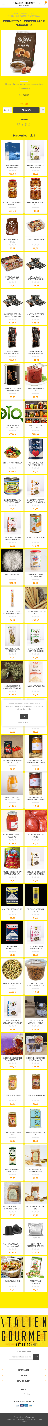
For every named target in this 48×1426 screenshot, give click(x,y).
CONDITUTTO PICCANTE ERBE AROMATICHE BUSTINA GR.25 (12, 539)
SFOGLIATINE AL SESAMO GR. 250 (35, 1171)
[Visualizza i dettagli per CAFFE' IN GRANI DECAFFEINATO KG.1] (12, 337)
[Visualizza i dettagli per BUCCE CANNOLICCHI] (36, 226)
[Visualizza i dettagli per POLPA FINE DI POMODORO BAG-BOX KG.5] (36, 1230)
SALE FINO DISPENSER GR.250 (35, 910)
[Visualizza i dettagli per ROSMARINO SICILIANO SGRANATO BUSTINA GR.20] (36, 858)
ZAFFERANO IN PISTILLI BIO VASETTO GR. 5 (12, 1059)
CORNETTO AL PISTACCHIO (35, 1282)
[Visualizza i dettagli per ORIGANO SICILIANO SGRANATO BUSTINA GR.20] (36, 635)
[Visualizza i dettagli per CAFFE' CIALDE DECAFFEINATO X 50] (36, 263)
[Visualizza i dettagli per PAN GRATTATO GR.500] (36, 672)
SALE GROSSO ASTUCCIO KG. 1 (12, 947)
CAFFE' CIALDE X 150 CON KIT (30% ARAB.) (12, 315)
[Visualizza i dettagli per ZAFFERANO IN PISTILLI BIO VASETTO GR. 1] (36, 1007)
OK (24, 717)
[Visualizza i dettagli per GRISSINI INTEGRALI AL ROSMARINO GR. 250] (12, 1193)
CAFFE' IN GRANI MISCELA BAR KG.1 (35, 352)
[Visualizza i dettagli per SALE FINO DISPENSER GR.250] (36, 895)
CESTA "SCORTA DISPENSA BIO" (12, 427)
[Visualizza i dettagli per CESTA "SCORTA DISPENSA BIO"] (12, 412)
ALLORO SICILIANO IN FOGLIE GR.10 (35, 166)
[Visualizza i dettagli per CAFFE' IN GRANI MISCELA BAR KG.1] (36, 337)
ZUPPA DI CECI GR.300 (12, 1095)
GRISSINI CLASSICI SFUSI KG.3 (36, 613)
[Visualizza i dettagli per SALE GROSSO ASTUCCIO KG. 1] (12, 932)
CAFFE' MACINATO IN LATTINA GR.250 (12, 390)
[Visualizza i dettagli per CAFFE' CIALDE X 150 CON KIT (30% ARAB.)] (12, 300)
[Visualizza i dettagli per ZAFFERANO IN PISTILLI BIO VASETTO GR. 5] (12, 1044)
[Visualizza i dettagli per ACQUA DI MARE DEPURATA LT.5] (12, 151)
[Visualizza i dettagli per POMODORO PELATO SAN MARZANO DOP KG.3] (12, 858)
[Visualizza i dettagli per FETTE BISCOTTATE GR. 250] (36, 1193)
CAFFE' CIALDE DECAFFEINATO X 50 (36, 278)
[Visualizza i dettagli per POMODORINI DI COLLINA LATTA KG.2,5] (12, 746)
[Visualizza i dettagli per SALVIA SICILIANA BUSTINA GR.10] (36, 932)
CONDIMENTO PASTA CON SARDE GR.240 (12, 501)
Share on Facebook (22, 124)
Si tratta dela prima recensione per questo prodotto (24, 84)
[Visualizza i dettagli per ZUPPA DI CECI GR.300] (12, 1081)
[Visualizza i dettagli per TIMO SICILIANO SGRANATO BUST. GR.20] (12, 1007)
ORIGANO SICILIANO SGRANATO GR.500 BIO (12, 687)
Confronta (25, 88)
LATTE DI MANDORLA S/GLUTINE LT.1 (12, 1171)
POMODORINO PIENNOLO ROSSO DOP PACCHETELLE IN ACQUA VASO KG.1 (12, 838)
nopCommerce (28, 1417)
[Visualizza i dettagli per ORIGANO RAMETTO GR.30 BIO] (12, 635)
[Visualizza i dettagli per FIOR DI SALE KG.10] (12, 560)
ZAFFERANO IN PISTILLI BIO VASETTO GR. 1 (35, 1022)
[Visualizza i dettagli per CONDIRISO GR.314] (12, 1267)
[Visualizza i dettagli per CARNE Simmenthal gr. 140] (36, 374)
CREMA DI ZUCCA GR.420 (35, 537)
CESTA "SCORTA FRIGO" (12, 463)
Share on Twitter (18, 124)
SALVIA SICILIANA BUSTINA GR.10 (35, 947)
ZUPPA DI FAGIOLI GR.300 (36, 1095)
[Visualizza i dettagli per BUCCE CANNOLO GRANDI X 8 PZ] (12, 263)
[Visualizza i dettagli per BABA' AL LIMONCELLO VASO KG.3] (12, 188)
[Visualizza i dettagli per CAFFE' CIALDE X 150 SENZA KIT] (36, 300)
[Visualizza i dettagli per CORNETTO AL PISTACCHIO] (36, 1267)
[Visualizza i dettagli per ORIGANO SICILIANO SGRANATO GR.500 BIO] (12, 672)
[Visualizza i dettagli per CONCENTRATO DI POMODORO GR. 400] (36, 449)
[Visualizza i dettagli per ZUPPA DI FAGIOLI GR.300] (36, 1081)
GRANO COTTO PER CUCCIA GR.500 (35, 575)
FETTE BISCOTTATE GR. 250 (35, 1208)
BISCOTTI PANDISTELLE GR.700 (12, 241)
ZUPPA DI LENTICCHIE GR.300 (12, 1133)
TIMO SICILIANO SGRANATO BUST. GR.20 (12, 1022)
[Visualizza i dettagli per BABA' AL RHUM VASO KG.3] (36, 188)
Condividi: (24, 120)
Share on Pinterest (26, 124)
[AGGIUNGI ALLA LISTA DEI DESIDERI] (42, 110)
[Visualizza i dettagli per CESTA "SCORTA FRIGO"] (12, 449)
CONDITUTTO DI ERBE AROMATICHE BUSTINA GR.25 (36, 502)
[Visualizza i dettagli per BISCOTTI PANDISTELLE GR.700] (12, 226)
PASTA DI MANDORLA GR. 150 (36, 1133)
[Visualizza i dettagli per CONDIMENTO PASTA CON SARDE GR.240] (12, 486)
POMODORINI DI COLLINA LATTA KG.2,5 (12, 761)
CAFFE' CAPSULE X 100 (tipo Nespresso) (12, 1245)
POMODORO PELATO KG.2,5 (36, 836)
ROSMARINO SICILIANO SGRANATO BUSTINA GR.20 (36, 874)
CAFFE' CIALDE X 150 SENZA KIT (35, 315)
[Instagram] (24, 1394)
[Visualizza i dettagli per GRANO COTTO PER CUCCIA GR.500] (36, 560)
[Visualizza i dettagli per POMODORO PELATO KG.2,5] (36, 821)
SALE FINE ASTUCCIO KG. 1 (12, 910)
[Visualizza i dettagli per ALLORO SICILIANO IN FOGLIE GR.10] (36, 151)
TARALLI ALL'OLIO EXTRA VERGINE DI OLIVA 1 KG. (36, 986)
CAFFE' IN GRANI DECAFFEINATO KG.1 (12, 352)
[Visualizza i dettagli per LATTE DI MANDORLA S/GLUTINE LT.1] (12, 1155)
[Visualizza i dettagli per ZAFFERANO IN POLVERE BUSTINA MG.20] (36, 1044)
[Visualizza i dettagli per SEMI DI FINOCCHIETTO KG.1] (12, 970)
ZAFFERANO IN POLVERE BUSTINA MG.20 (35, 1059)
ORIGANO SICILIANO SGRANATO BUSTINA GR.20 (35, 651)
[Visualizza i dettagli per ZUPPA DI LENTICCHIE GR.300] (12, 1118)
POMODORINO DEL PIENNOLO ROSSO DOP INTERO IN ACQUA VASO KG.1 (35, 801)
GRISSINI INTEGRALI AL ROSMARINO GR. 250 (12, 1208)
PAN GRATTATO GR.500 (36, 686)
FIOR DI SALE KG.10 (12, 574)
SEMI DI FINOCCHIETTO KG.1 (12, 985)
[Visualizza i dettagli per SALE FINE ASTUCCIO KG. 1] (12, 895)
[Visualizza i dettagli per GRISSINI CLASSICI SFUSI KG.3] (36, 598)
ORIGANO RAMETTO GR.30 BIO (12, 650)
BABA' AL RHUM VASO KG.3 (35, 204)
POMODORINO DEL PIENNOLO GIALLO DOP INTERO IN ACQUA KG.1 (36, 762)
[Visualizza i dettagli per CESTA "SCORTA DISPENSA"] (36, 412)
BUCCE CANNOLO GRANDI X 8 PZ (12, 278)
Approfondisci (24, 722)
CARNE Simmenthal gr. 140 (35, 390)
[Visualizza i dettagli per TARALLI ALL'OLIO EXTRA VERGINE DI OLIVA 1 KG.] (36, 970)
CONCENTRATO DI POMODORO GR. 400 (35, 464)
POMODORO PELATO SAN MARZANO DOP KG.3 (12, 873)
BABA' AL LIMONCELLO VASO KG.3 (12, 204)
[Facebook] (19, 1394)
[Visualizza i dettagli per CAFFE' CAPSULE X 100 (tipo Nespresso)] (12, 1230)
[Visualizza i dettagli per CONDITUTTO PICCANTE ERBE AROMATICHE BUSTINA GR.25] (12, 523)
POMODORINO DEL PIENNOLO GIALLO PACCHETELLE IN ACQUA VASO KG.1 (12, 801)
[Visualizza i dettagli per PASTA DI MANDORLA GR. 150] (36, 1118)
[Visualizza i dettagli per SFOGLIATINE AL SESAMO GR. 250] (36, 1155)
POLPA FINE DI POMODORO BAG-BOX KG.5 (35, 1246)
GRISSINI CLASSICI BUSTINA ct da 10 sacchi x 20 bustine (12, 614)
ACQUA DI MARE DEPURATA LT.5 (12, 166)
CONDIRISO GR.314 (12, 1281)
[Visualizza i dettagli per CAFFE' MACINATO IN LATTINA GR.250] (12, 374)
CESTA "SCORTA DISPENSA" (35, 427)
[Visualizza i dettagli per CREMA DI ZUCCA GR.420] (36, 523)
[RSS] (28, 1394)
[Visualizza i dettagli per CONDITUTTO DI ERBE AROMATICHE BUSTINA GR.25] (36, 486)
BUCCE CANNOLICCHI (35, 240)
